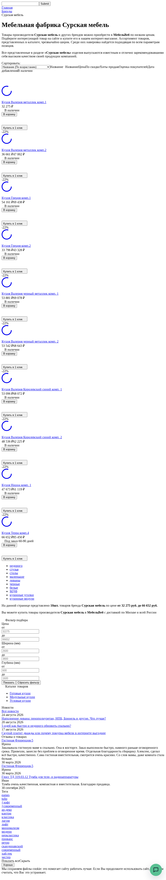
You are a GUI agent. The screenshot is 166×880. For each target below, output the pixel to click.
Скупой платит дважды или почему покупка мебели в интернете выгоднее (54, 733)
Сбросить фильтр (28, 682)
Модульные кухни (22, 697)
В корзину (9, 114)
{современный (12, 806)
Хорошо (8, 864)
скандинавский (12, 846)
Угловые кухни (20, 700)
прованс (7, 839)
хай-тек (7, 853)
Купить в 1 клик (12, 127)
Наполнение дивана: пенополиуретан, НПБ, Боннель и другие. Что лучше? (54, 718)
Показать (8, 682)
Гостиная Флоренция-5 (17, 740)
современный (11, 850)
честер (6, 857)
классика (8, 817)
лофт (5, 824)
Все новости (10, 711)
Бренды (7, 11)
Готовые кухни (20, 693)
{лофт (6, 802)
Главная (7, 7)
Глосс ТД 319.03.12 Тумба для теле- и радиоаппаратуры (40, 777)
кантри (6, 813)
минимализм (10, 828)
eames (6, 795)
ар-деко (7, 809)
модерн (7, 831)
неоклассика (10, 835)
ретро (5, 842)
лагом (6, 820)
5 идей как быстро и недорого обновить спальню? (36, 725)
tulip (4, 798)
